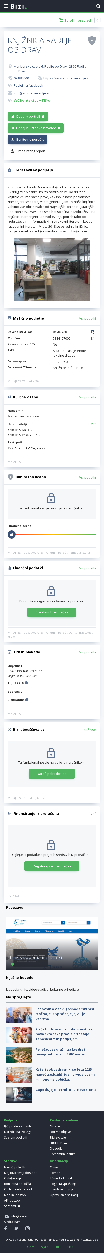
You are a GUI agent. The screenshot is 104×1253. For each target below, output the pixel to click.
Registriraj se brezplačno (52, 866)
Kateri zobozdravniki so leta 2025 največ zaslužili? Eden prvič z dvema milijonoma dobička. (65, 1074)
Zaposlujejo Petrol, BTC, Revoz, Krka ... (66, 1092)
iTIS (58, 1247)
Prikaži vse (88, 729)
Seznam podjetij (15, 1137)
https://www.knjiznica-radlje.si (66, 78)
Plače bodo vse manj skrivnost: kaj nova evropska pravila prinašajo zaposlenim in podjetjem (64, 1034)
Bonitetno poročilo (30, 139)
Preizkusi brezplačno (52, 612)
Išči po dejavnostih (17, 1126)
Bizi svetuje (58, 1137)
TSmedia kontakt (62, 1178)
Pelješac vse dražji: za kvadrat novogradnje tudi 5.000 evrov (60, 1052)
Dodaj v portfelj (28, 116)
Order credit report (18, 1189)
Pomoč (55, 1173)
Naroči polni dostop (52, 773)
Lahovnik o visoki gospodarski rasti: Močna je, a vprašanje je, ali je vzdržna (66, 1014)
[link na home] (19, 6)
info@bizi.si (18, 1216)
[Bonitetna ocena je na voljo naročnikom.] (92, 40)
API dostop (12, 1200)
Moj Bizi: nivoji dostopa (20, 1173)
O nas (54, 1167)
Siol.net (29, 1247)
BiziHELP (56, 1143)
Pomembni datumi (63, 1154)
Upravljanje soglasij (64, 1195)
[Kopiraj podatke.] (94, 332)
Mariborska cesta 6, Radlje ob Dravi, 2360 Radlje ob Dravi (50, 69)
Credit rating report (30, 150)
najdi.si (45, 1247)
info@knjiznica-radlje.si (31, 93)
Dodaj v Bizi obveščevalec (36, 128)
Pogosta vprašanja (63, 1184)
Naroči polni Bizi (16, 1167)
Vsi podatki (87, 318)
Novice (55, 1126)
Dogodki (56, 1148)
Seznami (10, 1206)
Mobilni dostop (15, 1195)
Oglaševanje (13, 1178)
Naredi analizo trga (18, 1132)
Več (93, 424)
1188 (70, 1247)
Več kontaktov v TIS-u (32, 100)
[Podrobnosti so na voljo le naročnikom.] (26, 683)
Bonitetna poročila (17, 1184)
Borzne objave (60, 1132)
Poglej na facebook (28, 85)
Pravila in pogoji (61, 1189)
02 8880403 (22, 78)
